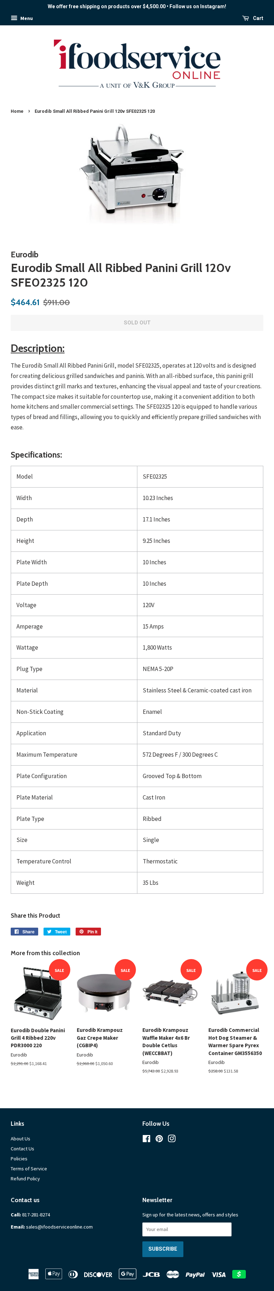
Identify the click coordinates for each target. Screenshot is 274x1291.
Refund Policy (25, 1178)
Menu (26, 18)
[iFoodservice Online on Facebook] (146, 1140)
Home (17, 111)
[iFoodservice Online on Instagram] (172, 1140)
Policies (19, 1158)
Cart (257, 18)
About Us (20, 1138)
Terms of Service (29, 1168)
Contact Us (22, 1148)
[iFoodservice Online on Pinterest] (159, 1140)
